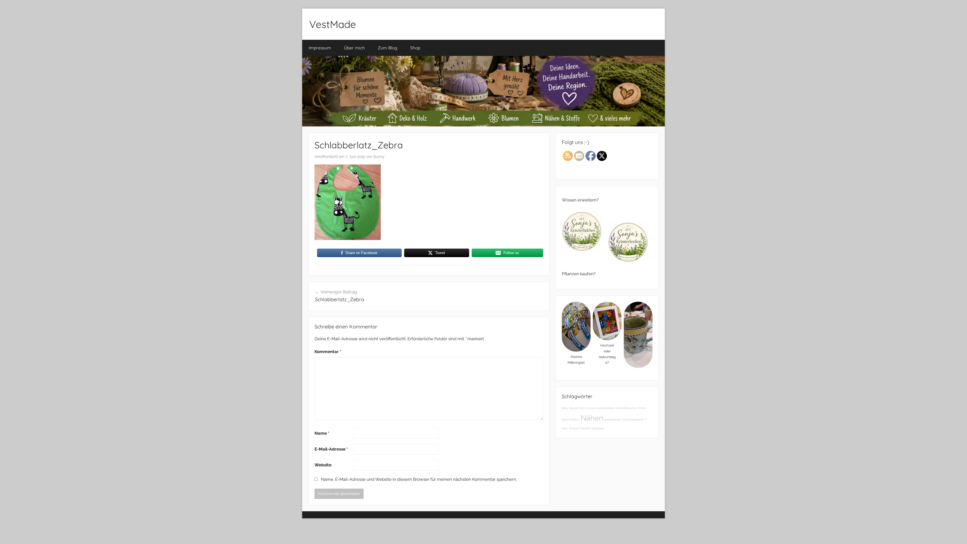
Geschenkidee (605, 408)
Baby (565, 408)
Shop (415, 47)
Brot (582, 408)
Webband (598, 428)
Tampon (574, 428)
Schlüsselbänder (633, 419)
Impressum (320, 47)
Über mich (354, 47)
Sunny (379, 156)
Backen (574, 408)
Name (322, 433)
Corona (591, 408)
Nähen (592, 418)
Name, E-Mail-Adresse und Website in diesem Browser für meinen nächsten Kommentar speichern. (419, 479)
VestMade (332, 24)
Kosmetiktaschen (626, 408)
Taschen (585, 428)
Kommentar (328, 351)
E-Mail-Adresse (331, 449)
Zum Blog (387, 47)
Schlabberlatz (613, 419)
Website (323, 464)
